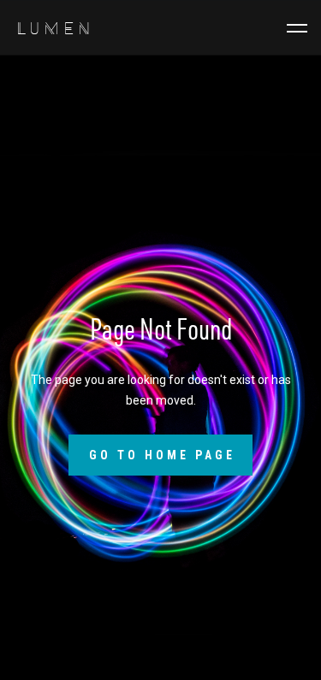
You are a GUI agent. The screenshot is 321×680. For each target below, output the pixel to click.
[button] (297, 28)
